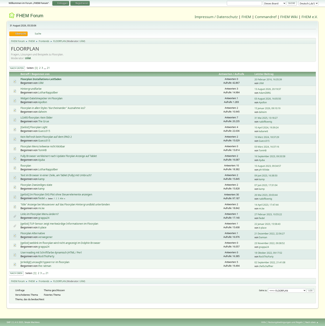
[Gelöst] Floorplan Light (34, 127)
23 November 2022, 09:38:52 (269, 243)
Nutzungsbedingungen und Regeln (285, 322)
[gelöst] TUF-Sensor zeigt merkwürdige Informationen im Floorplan (59, 223)
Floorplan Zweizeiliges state (36, 185)
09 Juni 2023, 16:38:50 (265, 175)
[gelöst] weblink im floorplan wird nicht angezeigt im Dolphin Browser (60, 243)
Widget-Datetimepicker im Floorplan (41, 98)
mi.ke (41, 208)
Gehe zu (263, 290)
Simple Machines (32, 322)
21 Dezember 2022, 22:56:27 (269, 233)
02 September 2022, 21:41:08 (269, 262)
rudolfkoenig (265, 121)
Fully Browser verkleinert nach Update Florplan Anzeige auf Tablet (59, 156)
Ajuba (41, 159)
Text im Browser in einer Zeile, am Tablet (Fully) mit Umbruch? (56, 175)
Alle (61, 198)
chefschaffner (266, 266)
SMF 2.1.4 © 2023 (15, 322)
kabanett (263, 131)
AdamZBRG (265, 92)
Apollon (42, 102)
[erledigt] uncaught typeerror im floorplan (45, 262)
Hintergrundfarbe (31, 88)
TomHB (42, 150)
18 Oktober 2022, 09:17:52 (268, 252)
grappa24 (43, 218)
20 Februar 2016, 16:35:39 (268, 79)
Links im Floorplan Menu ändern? (40, 214)
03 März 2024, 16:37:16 (266, 146)
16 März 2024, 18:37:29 (266, 137)
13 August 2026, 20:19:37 (267, 89)
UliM (82, 41)
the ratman (44, 266)
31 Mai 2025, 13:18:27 (266, 117)
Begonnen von (41, 74)
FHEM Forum (29, 15)
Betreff (25, 74)
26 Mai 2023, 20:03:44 (266, 195)
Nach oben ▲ (311, 322)
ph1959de (264, 169)
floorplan (26, 165)
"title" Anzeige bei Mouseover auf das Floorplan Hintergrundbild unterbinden (65, 204)
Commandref (265, 16)
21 (48, 68)
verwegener (45, 237)
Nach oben (16, 273)
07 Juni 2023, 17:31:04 (265, 185)
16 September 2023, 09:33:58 (269, 156)
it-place (42, 227)
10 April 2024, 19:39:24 (266, 127)
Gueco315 (44, 131)
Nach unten (17, 68)
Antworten (225, 74)
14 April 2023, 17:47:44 (266, 204)
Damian (263, 237)
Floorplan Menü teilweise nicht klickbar (43, 146)
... (45, 68)
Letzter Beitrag (263, 74)
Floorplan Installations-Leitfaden (41, 79)
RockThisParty (46, 256)
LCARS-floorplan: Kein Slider (37, 117)
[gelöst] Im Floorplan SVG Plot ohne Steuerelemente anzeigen (56, 194)
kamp (41, 179)
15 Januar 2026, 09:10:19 (267, 108)
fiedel (41, 198)
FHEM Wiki (289, 16)
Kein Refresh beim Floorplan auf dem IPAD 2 (46, 137)
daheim (42, 111)
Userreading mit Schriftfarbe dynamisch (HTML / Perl (51, 252)
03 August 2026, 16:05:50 (267, 98)
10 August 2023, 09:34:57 (267, 166)
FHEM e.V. (309, 16)
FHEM (246, 16)
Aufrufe (239, 74)
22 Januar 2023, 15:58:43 (267, 224)
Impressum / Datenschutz (216, 16)
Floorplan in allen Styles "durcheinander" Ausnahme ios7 (53, 108)
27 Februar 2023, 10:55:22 (268, 214)
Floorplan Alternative (33, 233)
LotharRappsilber (48, 92)
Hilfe (263, 322)
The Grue (43, 121)
